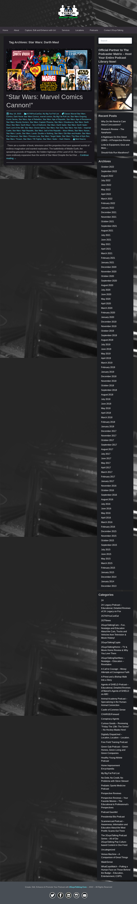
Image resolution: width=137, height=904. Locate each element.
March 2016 (106, 522)
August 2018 (107, 394)
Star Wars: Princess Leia (29, 136)
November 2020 (108, 271)
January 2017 (107, 481)
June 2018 (106, 404)
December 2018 (108, 376)
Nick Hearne (80, 139)
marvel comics (46, 116)
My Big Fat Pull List (51, 114)
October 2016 (107, 490)
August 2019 (107, 340)
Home (5, 30)
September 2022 (109, 171)
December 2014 (108, 577)
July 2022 (105, 180)
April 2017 (106, 467)
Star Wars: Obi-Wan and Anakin (67, 133)
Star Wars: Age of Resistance (78, 119)
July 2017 (105, 454)
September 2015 (109, 545)
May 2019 (106, 353)
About (16, 30)
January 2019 (107, 372)
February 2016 (108, 527)
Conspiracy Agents (110, 719)
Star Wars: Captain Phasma (41, 122)
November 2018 (108, 381)
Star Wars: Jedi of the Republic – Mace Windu (54, 130)
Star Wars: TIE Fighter (32, 139)
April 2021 (106, 249)
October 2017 (107, 440)
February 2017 (108, 477)
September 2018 (109, 390)
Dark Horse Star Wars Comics (26, 116)
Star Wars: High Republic (23, 130)
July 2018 (105, 399)
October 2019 (107, 331)
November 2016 (108, 486)
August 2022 (107, 176)
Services (66, 30)
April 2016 (106, 518)
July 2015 (105, 549)
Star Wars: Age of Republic (54, 119)
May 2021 (106, 244)
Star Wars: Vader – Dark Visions (56, 139)
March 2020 (106, 308)
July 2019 (105, 344)
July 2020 (105, 290)
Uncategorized (108, 850)
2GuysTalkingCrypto (110, 642)
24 (102, 600)
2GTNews (106, 620)
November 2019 (108, 326)
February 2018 (108, 422)
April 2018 (106, 413)
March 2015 (106, 563)
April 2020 (106, 303)
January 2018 (107, 426)
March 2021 (106, 253)
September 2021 (109, 226)
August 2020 (107, 285)
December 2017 (108, 431)
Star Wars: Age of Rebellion (30, 119)
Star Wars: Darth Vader (56, 125)
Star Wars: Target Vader (51, 136)
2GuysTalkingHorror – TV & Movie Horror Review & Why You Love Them (114, 650)
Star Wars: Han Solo (55, 128)
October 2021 (107, 221)
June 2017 (106, 458)
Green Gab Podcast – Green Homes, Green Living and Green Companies (114, 750)
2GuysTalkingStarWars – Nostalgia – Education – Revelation (113, 661)
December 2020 (108, 267)
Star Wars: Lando (13, 133)
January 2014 (107, 581)
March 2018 (106, 417)
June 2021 (106, 240)
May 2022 (106, 189)
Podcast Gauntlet (109, 812)
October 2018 (107, 385)
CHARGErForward (110, 714)
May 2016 (106, 513)
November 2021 (108, 217)
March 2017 (106, 472)
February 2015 (108, 568)
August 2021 (107, 230)
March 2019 (106, 363)
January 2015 (107, 572)
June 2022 (106, 185)
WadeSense (107, 862)
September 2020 (109, 281)
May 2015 (106, 559)
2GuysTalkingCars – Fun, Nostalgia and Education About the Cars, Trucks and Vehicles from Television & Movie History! (114, 631)
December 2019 (108, 322)
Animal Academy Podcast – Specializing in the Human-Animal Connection (114, 702)
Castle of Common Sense (113, 710)
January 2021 (107, 262)
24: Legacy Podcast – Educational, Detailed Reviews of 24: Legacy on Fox (115, 608)
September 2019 (109, 335)
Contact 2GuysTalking (113, 30)
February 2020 (108, 312)
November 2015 (108, 536)
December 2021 (108, 212)
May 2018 (106, 408)
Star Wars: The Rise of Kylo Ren (75, 136)
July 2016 (105, 504)
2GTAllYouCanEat (34, 114)
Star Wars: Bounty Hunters (17, 122)
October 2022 (107, 167)
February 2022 (108, 203)
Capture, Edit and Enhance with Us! (40, 30)
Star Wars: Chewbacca (64, 122)
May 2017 (106, 463)
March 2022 (106, 199)
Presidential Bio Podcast (113, 817)
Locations (79, 30)
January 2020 (107, 317)
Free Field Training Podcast (114, 742)
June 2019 (106, 349)
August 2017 (107, 449)
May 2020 (106, 299)
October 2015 (107, 540)
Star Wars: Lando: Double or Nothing (37, 133)
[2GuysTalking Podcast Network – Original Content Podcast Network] (68, 11)
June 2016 (106, 508)
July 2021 (105, 235)
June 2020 (106, 294)
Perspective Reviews (111, 793)
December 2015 (108, 531)
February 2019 (108, 367)
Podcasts (94, 30)
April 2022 (106, 194)
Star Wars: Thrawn (14, 139)
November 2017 (108, 436)
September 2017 (109, 445)
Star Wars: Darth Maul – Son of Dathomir (29, 125)
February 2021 (108, 258)
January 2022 (107, 208)
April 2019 (106, 358)
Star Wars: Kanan (82, 130)
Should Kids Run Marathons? (115, 152)
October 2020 (107, 276)
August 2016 (107, 499)
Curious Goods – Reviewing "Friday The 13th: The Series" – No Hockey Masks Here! (115, 726)
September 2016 (109, 495)
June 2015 (106, 554)
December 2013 (108, 586)
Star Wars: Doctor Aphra (35, 128)
